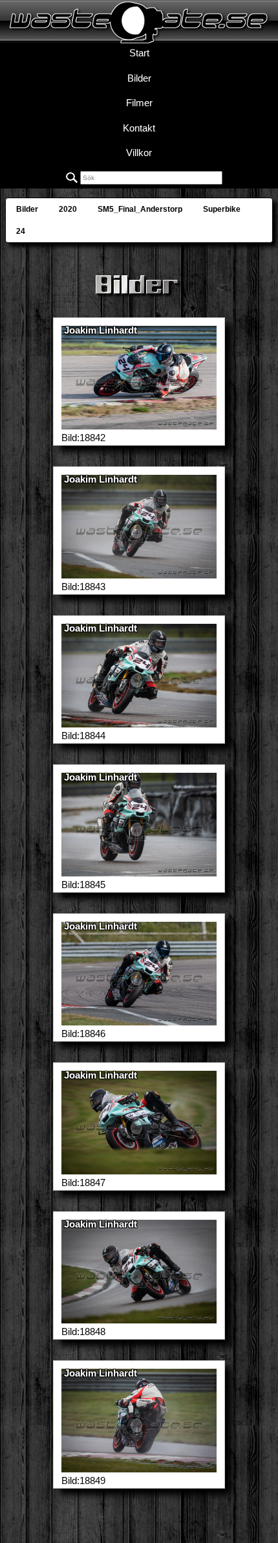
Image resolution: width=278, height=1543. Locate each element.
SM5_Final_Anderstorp (140, 209)
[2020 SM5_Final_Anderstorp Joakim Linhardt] (139, 422)
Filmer (139, 102)
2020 (68, 209)
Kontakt (139, 127)
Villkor (139, 152)
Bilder (139, 78)
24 (20, 231)
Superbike (222, 209)
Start (139, 52)
